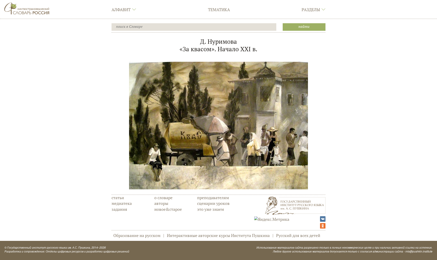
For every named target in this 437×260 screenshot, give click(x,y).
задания (119, 209)
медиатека (122, 203)
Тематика (219, 9)
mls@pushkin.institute (418, 251)
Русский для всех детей (298, 235)
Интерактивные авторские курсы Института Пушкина (218, 235)
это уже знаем (210, 209)
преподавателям (213, 197)
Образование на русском (136, 235)
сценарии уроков (213, 203)
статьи (118, 197)
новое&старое (168, 209)
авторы (161, 203)
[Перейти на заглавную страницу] (27, 8)
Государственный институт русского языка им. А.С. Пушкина (48, 247)
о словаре (163, 197)
